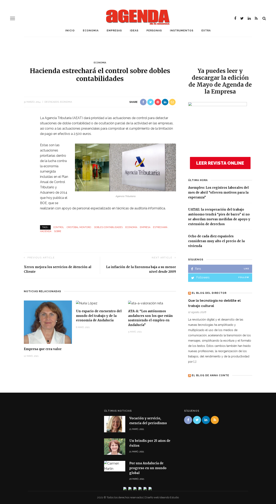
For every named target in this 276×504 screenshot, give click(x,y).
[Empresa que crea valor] (48, 322)
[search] (264, 18)
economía (131, 227)
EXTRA (206, 30)
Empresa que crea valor (43, 349)
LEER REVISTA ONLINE (220, 163)
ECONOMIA (91, 30)
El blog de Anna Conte (210, 375)
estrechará (160, 227)
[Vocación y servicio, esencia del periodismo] (114, 424)
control (58, 227)
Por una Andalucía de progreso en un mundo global (147, 468)
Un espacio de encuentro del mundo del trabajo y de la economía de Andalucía (99, 315)
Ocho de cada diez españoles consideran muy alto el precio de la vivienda (216, 241)
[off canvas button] (12, 18)
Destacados (51, 102)
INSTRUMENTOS (181, 30)
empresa (145, 227)
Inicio (70, 30)
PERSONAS (154, 30)
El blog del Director (209, 293)
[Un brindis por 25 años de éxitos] (114, 446)
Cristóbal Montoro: (79, 227)
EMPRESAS (114, 30)
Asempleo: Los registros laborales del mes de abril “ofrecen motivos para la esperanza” (218, 192)
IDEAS (134, 30)
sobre (57, 231)
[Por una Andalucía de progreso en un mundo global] (114, 466)
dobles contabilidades (108, 227)
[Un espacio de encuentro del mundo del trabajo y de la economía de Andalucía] (86, 303)
